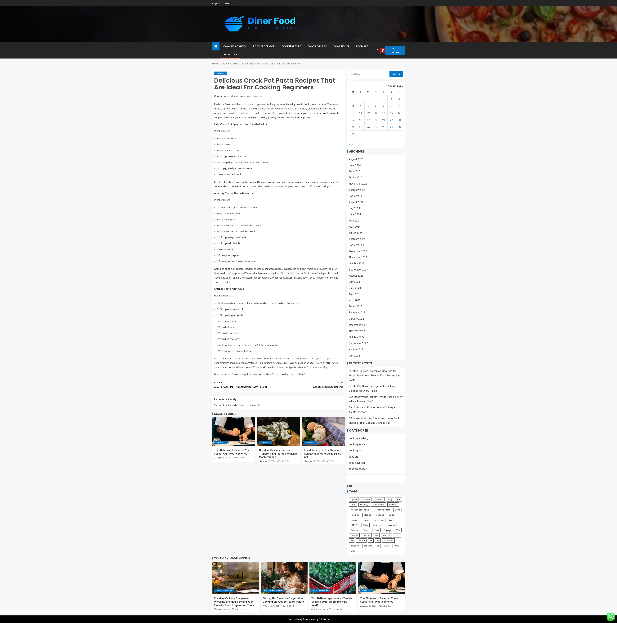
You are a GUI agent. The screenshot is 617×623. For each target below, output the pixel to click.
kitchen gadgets (382, 509)
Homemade (378, 504)
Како (365, 525)
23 (399, 119)
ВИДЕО (354, 525)
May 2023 (354, 294)
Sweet (366, 520)
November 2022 (358, 331)
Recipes (380, 514)
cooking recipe (291, 46)
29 (391, 126)
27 (376, 126)
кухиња (361, 540)
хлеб (353, 550)
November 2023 (358, 257)
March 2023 (355, 306)
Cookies (379, 499)
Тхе (398, 530)
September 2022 (358, 343)
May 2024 (354, 220)
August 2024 (356, 202)
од (378, 540)
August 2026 (356, 159)
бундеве (386, 535)
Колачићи (390, 525)
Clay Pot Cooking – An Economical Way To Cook (241, 384)
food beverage (317, 46)
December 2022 (358, 324)
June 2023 (355, 288)
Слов (376, 530)
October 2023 (356, 263)
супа (396, 545)
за (352, 540)
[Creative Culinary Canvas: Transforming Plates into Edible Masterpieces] (278, 431)
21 (383, 119)
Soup (391, 514)
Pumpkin (355, 514)
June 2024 (355, 214)
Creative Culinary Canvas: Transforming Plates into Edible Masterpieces (278, 454)
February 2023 (357, 312)
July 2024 (354, 208)
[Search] (378, 50)
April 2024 (355, 226)
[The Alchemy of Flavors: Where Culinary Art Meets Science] (233, 431)
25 (360, 126)
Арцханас (379, 520)
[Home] (216, 46)
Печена (354, 530)
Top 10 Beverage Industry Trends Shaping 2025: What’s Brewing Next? (331, 602)
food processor (264, 46)
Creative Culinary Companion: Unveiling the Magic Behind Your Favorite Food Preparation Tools (374, 376)
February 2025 (357, 189)
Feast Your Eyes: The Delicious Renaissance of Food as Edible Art (323, 454)
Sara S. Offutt (223, 96)
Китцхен (377, 525)
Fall (398, 499)
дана (397, 535)
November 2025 (358, 183)
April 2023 (355, 300)
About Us (229, 54)
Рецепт (365, 530)
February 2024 (357, 238)
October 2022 (356, 337)
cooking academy (234, 46)
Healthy (364, 504)
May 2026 (354, 171)
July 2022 (354, 355)
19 (368, 119)
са (378, 545)
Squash (354, 520)
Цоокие (366, 535)
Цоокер (354, 535)
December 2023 (358, 251)
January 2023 (356, 318)
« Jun (351, 143)
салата (386, 545)
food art (362, 46)
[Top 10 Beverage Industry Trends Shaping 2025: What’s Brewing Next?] (332, 578)
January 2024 (356, 245)
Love (397, 509)
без (376, 535)
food (353, 504)
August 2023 (356, 275)
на (371, 540)
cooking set (341, 46)
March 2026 (355, 177)
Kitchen (393, 504)
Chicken (366, 499)
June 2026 (355, 165)
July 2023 (354, 281)
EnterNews (309, 619)
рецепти (368, 545)
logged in (233, 404)
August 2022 (356, 349)
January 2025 (356, 196)
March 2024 (355, 232)
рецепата (355, 545)
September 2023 (358, 269)
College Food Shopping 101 (328, 384)
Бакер (391, 520)
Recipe (367, 514)
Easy (390, 499)
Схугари (388, 530)
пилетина (388, 540)
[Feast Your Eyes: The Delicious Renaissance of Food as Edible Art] (323, 431)
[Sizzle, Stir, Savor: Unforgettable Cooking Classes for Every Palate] (284, 578)
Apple (354, 499)
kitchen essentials (360, 509)
